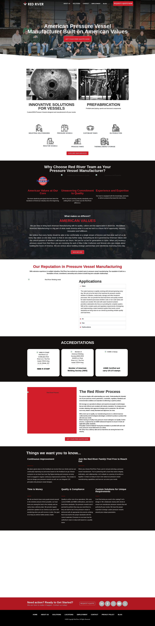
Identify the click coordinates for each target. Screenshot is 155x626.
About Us (67, 3)
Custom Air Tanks (90, 133)
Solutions (76, 3)
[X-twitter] (125, 603)
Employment (96, 3)
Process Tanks (77, 146)
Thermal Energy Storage (104, 146)
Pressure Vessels (64, 133)
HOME (35, 614)
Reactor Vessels (50, 146)
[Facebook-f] (107, 603)
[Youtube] (119, 603)
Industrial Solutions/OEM (39, 133)
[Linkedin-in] (101, 603)
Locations (69, 614)
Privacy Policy (108, 614)
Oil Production (116, 133)
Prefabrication (103, 104)
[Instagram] (113, 603)
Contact (86, 3)
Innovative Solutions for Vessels (51, 106)
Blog (105, 3)
